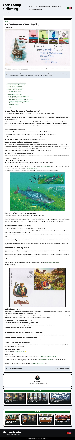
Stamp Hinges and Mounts (12, 400)
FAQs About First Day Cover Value (15, 94)
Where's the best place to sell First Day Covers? (19, 101)
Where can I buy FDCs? (14, 104)
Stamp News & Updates (57, 6)
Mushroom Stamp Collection (35, 9)
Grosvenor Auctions (45, 166)
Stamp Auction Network (32, 168)
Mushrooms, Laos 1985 (45, 423)
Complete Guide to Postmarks (45, 359)
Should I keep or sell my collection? (16, 103)
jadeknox (38, 382)
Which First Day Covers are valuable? (17, 98)
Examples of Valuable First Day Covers (16, 88)
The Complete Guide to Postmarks (14, 368)
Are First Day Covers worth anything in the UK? (19, 96)
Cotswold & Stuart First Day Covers (51, 262)
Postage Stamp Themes (44, 6)
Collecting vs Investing (12, 93)
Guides (35, 6)
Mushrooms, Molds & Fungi (45, 420)
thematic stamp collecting (38, 363)
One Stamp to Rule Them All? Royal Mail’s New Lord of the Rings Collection (12, 423)
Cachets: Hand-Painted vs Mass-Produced (16, 84)
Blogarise (41, 438)
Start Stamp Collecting (12, 7)
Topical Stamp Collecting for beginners (37, 400)
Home (30, 6)
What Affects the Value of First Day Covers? (17, 83)
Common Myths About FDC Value (15, 89)
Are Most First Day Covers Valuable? (15, 86)
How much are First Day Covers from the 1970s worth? (21, 99)
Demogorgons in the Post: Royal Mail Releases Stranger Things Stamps (63, 423)
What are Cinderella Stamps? (61, 368)
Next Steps (10, 107)
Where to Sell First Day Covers (14, 91)
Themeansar (46, 438)
